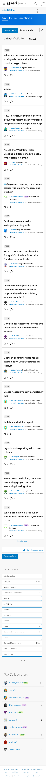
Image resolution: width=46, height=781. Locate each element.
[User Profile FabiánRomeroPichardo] (5, 95)
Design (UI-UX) (9, 654)
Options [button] (37, 11)
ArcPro (6, 609)
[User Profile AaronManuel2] (5, 68)
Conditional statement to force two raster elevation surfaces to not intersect (23, 327)
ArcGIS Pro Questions (17, 70)
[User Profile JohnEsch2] (5, 336)
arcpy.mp (7, 615)
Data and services (10, 649)
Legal (27, 776)
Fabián (7, 89)
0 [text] (7, 75)
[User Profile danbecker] (5, 264)
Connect (7, 637)
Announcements (10, 587)
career (6, 626)
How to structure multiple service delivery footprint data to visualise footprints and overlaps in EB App (23, 119)
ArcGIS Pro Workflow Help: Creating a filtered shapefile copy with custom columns (22, 153)
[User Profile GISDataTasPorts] (5, 371)
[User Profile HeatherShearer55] (5, 401)
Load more (22, 541)
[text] (5, 75)
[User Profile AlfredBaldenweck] (5, 197)
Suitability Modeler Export (18, 422)
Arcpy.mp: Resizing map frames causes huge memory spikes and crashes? (23, 188)
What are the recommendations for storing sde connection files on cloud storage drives (23, 59)
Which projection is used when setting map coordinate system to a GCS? (24, 516)
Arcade (6, 598)
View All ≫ (23, 674)
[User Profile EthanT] (5, 163)
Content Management (12, 643)
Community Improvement (14, 632)
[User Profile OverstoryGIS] (5, 457)
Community (23, 3)
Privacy (8, 776)
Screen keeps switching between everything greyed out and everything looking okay (22, 482)
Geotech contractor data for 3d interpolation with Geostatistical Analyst (22, 361)
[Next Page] (24, 660)
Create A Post (10, 30)
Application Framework (13, 593)
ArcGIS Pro (9, 10)
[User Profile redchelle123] (5, 129)
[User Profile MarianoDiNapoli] (5, 302)
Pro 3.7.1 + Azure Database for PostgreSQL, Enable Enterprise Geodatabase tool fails (21, 255)
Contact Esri (36, 776)
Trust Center (18, 776)
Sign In (43, 3)
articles (6, 621)
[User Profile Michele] (5, 230)
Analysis (7, 582)
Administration (9, 576)
